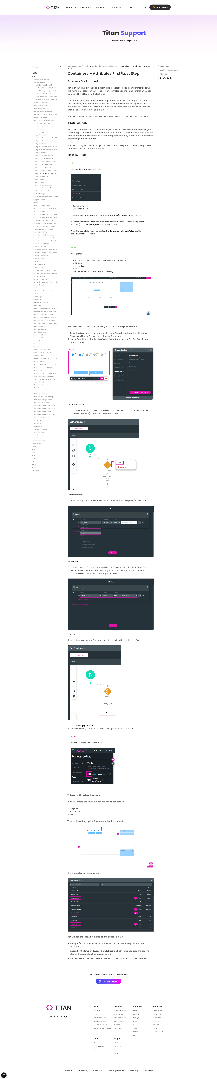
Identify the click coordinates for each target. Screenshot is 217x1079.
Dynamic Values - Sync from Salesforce (45, 214)
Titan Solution (166, 74)
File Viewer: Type (38, 258)
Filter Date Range (39, 264)
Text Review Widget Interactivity (44, 414)
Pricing (131, 7)
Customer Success (100, 1025)
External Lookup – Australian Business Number (45, 238)
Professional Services (101, 1018)
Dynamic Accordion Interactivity (44, 208)
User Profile (37, 423)
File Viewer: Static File (40, 256)
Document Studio (120, 1011)
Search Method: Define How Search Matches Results (45, 379)
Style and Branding (39, 441)
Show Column (38, 388)
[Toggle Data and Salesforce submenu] (60, 429)
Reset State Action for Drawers (43, 376)
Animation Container (40, 106)
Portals (135, 1032)
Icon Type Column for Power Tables (45, 323)
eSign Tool (156, 1021)
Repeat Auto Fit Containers (42, 367)
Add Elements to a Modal (42, 94)
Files (33, 467)
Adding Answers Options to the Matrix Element (45, 100)
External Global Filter (40, 232)
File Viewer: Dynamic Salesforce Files (45, 253)
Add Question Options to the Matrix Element (45, 97)
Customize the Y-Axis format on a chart (45, 191)
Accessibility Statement (115, 1071)
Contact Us (117, 1046)
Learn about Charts (40, 335)
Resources (100, 7)
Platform (34, 464)
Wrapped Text (38, 426)
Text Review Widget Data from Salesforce (45, 408)
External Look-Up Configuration (44, 235)
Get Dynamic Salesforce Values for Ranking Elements (45, 291)
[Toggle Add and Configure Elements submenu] (60, 85)
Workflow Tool (158, 1032)
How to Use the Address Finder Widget (45, 317)
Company (116, 7)
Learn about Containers (41, 338)
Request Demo (119, 1050)
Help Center (117, 1043)
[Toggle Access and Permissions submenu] (60, 79)
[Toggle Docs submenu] (60, 455)
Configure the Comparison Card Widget (45, 158)
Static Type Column (40, 394)
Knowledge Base (99, 1046)
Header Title (37, 300)
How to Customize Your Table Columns (45, 314)
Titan (96, 1006)
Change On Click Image (41, 132)
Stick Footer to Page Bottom (42, 400)
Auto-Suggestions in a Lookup (43, 108)
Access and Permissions (41, 79)
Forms (34, 447)
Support (117, 1038)
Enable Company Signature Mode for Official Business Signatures (45, 226)
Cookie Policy (133, 1071)
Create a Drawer (39, 179)
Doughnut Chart (39, 200)
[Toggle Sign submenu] (60, 453)
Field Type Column (39, 247)
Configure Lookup (39, 153)
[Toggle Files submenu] (60, 467)
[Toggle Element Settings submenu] (60, 432)
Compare (157, 1006)
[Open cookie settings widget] (4, 1075)
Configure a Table (39, 144)
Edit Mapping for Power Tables (43, 220)
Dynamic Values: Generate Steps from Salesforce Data (45, 217)
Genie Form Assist (39, 288)
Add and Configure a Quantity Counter (45, 91)
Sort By (35, 391)
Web (33, 76)
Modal (35, 344)
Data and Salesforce (40, 429)
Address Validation (40, 103)
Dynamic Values (39, 211)
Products (137, 1006)
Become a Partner (100, 1021)
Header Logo (37, 297)
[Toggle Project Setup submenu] (60, 438)
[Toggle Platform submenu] (60, 464)
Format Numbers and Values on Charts (45, 282)
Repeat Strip (37, 370)
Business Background (169, 70)
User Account (38, 420)
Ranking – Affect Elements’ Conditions (45, 358)
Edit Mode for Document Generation (45, 223)
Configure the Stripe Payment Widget (45, 164)
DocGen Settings (39, 194)
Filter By (36, 261)
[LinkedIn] (61, 1016)
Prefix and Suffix (38, 355)
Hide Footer (37, 306)
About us (97, 1011)
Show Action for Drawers (41, 385)
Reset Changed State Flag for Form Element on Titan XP (45, 373)
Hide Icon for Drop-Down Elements (45, 308)
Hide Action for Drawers (41, 303)
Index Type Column (40, 326)
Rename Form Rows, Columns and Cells (45, 364)
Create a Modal (38, 182)
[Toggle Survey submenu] (60, 458)
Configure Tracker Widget (42, 167)
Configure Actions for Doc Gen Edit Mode (45, 147)
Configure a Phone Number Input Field (45, 138)
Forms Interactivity (39, 285)
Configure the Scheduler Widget (44, 161)
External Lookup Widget (41, 244)
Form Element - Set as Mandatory (45, 270)
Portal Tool (156, 1028)
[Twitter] (58, 1016)
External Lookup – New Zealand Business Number (45, 241)
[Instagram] (51, 1016)
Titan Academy (99, 1050)
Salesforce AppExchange (102, 1028)
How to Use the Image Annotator (44, 320)
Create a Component (40, 176)
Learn (96, 1038)
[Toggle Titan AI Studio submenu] (60, 444)
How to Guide (166, 78)
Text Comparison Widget (42, 403)
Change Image (38, 129)
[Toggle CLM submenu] (60, 461)
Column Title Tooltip (40, 135)
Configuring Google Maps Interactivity (45, 170)
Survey (34, 458)
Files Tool (156, 1035)
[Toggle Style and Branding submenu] (60, 441)
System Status (119, 1053)
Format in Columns (40, 279)
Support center (74, 66)
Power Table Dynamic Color (42, 353)
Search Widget (38, 382)
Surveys (136, 1018)
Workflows (136, 1028)
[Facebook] (54, 1016)
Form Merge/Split (39, 276)
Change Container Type (41, 123)
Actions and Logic (39, 82)
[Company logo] (52, 7)
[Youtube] (65, 1016)
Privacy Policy (83, 1071)
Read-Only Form (39, 361)
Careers (96, 1014)
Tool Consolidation (120, 1021)
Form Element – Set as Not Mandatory (45, 273)
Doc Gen (136, 1014)
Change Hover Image (40, 126)
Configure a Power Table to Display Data (45, 141)
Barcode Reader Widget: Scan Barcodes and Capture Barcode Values (45, 114)
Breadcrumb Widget (40, 117)
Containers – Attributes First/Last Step (45, 173)
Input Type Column (40, 329)
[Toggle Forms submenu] (60, 447)
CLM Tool (156, 1025)
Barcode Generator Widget (42, 111)
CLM (33, 461)
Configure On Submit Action (43, 156)
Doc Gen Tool (157, 1011)
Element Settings (38, 432)
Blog (95, 1043)
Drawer (35, 203)
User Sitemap (148, 1071)
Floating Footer (38, 267)
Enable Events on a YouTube (43, 229)
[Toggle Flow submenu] (60, 450)
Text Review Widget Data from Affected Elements (45, 405)
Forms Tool (157, 1014)
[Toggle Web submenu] (60, 76)
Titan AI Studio (37, 444)
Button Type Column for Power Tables (45, 120)
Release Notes (36, 470)
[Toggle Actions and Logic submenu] (60, 82)
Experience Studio (120, 1018)
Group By (36, 294)
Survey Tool (157, 1018)
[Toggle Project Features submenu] (60, 435)
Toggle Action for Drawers (42, 417)
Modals (36, 347)
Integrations (118, 1028)
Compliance (118, 1025)
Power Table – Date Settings (42, 350)
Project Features (38, 435)
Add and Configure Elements (43, 85)
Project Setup (37, 438)
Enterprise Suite (119, 1014)
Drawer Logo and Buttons (42, 206)
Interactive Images (39, 332)
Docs (33, 455)
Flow (33, 450)
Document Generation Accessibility (45, 197)
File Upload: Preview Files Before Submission (45, 250)
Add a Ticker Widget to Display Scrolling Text (45, 88)
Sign (33, 453)
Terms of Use (68, 1071)
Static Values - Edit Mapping (43, 397)
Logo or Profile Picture (40, 341)
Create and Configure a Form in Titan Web (45, 188)
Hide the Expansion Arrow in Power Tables (45, 311)
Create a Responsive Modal (42, 185)
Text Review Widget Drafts (42, 411)
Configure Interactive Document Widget (45, 150)
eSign (135, 1021)
